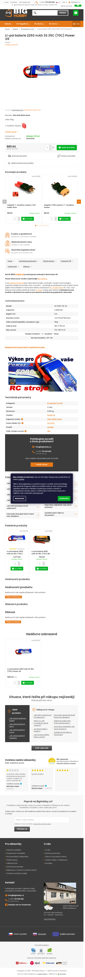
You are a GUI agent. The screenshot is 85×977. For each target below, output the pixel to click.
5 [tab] (43, 226)
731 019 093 (46, 451)
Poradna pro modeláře (15, 853)
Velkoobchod (11, 863)
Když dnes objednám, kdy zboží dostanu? (58, 506)
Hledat (62, 12)
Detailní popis (10, 132)
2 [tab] (37, 226)
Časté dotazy (48, 261)
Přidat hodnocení (13, 597)
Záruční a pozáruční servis (55, 857)
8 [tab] (48, 226)
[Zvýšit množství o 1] (50, 146)
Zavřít (16, 160)
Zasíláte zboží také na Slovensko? (54, 514)
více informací (49, 919)
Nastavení (19, 498)
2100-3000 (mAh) (54, 419)
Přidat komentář (13, 622)
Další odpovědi (41, 748)
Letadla (50, 427)
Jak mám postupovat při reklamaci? (17, 507)
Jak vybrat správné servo (17, 725)
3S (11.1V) (51, 423)
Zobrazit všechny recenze (66, 763)
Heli (61, 287)
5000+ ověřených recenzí (14, 763)
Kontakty (48, 863)
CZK (63, 2)
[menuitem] (9, 24)
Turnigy (39, 290)
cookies (21, 479)
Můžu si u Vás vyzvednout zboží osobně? (41, 723)
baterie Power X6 (17, 283)
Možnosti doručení (19, 156)
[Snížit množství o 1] (50, 149)
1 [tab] (35, 226)
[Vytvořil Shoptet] (58, 974)
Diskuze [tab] (26, 266)
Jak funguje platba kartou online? (41, 735)
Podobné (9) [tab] (66, 261)
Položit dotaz (41, 464)
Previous (4, 202)
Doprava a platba (13, 850)
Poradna (14, 2)
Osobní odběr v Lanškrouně (56, 860)
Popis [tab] (10, 261)
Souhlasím (64, 498)
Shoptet (63, 974)
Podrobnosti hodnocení (32, 110)
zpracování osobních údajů (42, 824)
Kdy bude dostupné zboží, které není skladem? (20, 515)
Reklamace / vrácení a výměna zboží (21, 870)
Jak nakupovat (24, 2)
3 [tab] (39, 226)
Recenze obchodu (52, 853)
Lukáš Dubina (42, 974)
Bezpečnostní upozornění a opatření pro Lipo (25, 347)
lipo (39, 279)
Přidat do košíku (67, 147)
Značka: (11, 45)
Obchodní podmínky (14, 867)
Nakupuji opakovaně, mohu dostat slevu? (62, 722)
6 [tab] (44, 226)
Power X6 (51, 415)
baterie (44, 279)
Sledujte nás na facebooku (19, 905)
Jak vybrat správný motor (17, 731)
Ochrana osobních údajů (16, 873)
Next (79, 202)
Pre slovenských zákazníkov (17, 857)
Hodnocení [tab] (12, 266)
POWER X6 (19, 274)
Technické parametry (28, 261)
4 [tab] (41, 226)
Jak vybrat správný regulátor (17, 737)
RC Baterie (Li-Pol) (55, 403)
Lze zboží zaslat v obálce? (41, 730)
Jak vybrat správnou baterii (17, 719)
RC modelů (54, 287)
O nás (6, 2)
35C (49, 431)
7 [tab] (46, 226)
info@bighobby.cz (43, 447)
